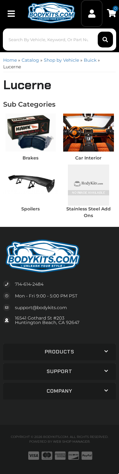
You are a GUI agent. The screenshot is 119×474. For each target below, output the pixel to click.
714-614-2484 (29, 284)
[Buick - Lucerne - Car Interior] (88, 132)
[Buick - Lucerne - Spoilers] (30, 183)
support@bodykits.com (41, 307)
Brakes (30, 158)
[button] (59, 39)
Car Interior (88, 158)
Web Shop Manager (71, 442)
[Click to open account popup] (91, 13)
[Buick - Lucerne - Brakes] (30, 132)
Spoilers (30, 209)
